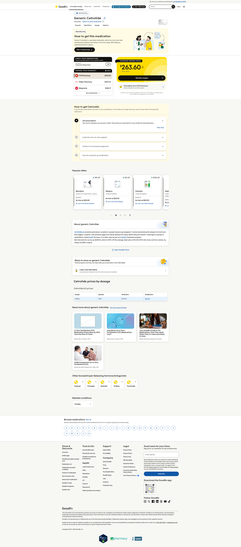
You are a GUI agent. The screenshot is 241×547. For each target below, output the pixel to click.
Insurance (65, 452)
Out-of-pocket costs (68, 476)
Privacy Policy (127, 450)
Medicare (105, 25)
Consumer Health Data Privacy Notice (130, 471)
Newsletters (86, 473)
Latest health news (88, 467)
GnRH (91, 237)
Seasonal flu (86, 487)
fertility (124, 237)
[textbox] (161, 454)
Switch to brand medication (91, 22)
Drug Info (78, 25)
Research (106, 468)
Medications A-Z (67, 464)
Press (104, 465)
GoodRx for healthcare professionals (89, 457)
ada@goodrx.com (172, 522)
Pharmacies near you (88, 453)
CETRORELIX (79, 232)
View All (88, 420)
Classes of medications (69, 473)
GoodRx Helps (107, 475)
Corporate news (107, 485)
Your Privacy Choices (129, 475)
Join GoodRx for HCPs (179, 1)
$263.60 (147, 299)
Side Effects (87, 25)
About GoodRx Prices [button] (121, 250)
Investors (105, 482)
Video (84, 470)
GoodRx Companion (68, 486)
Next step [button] (160, 128)
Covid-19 (85, 484)
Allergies (85, 477)
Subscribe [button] (168, 474)
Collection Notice (128, 463)
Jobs (104, 478)
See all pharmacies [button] (91, 93)
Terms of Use (127, 457)
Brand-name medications (69, 479)
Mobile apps (65, 455)
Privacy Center (127, 453)
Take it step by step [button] (83, 50)
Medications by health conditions (69, 468)
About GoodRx (107, 461)
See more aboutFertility (118, 308)
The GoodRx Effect (108, 472)
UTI (83, 480)
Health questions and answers (91, 490)
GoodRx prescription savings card (70, 460)
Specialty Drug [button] (83, 13)
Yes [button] (134, 98)
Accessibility (106, 453)
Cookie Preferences (129, 467)
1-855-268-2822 (160, 522)
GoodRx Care (66, 490)
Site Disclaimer (127, 460)
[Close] (136, 88)
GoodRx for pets (67, 483)
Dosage (97, 25)
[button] (121, 7)
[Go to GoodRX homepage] (61, 6)
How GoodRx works (88, 450)
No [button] (126, 98)
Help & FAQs (106, 450)
